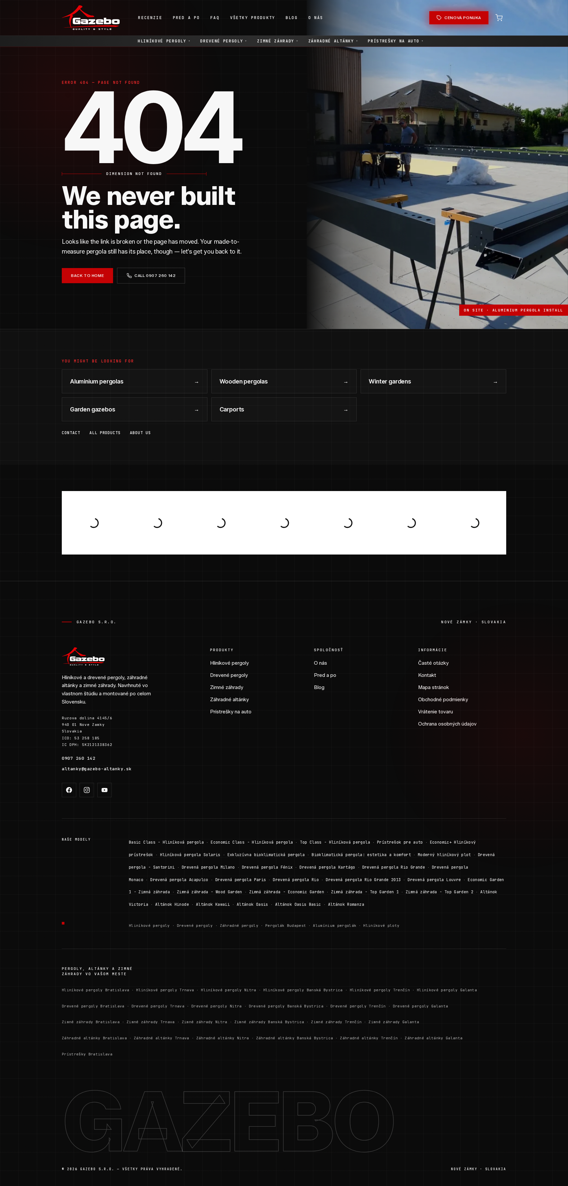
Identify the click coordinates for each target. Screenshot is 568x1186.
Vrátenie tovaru (435, 712)
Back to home (87, 275)
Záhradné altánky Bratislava (94, 1038)
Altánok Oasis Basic (298, 904)
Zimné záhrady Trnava (151, 1022)
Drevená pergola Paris (240, 879)
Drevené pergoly (223, 41)
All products (105, 432)
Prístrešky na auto (395, 41)
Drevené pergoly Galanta (420, 1006)
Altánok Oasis (252, 904)
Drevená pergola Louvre (434, 879)
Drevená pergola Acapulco (179, 879)
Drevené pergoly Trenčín (358, 1006)
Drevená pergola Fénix (267, 867)
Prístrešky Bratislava (87, 1054)
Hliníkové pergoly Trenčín (380, 990)
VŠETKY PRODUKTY (252, 17)
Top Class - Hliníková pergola (335, 842)
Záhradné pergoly (239, 925)
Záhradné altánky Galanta (433, 1038)
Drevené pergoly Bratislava (93, 1006)
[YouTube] (104, 790)
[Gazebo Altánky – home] (91, 18)
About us (140, 432)
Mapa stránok (433, 687)
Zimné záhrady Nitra (204, 1022)
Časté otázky (433, 663)
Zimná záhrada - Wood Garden (209, 892)
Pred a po (325, 675)
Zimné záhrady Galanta (393, 1022)
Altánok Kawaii (213, 904)
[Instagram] (87, 790)
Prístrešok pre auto (400, 842)
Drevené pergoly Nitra (216, 1006)
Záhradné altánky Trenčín (369, 1038)
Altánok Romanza (346, 904)
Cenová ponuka (462, 17)
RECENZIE (150, 17)
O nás (320, 663)
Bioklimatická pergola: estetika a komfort (361, 854)
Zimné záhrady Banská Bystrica (269, 1022)
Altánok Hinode (172, 904)
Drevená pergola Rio (296, 879)
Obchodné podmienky (443, 700)
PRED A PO (186, 17)
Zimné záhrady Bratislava (91, 1022)
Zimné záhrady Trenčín (336, 1022)
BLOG (292, 17)
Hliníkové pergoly (164, 41)
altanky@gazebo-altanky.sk (97, 769)
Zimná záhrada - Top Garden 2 (439, 892)
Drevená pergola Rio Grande (393, 867)
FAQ (214, 17)
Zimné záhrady (277, 41)
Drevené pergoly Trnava (157, 1006)
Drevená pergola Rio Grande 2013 (363, 879)
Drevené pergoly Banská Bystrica (286, 1006)
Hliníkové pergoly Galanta (447, 990)
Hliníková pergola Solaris (190, 854)
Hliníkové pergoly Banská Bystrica (303, 990)
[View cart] (499, 18)
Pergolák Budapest (285, 925)
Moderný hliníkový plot (444, 854)
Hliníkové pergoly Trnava (165, 990)
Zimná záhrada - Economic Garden (286, 892)
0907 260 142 (78, 758)
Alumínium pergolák (334, 925)
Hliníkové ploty (381, 925)
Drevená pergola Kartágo (327, 867)
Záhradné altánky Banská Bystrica (294, 1038)
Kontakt (427, 675)
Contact (71, 432)
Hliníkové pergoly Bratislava (95, 990)
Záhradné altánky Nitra (222, 1038)
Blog (319, 687)
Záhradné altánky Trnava (161, 1038)
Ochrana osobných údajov (447, 724)
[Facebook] (69, 790)
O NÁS (315, 17)
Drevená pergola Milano (208, 867)
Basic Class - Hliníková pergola (166, 842)
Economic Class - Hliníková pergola (252, 842)
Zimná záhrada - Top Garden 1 (365, 892)
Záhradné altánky (333, 41)
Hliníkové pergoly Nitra (228, 990)
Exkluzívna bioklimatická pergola (266, 854)
